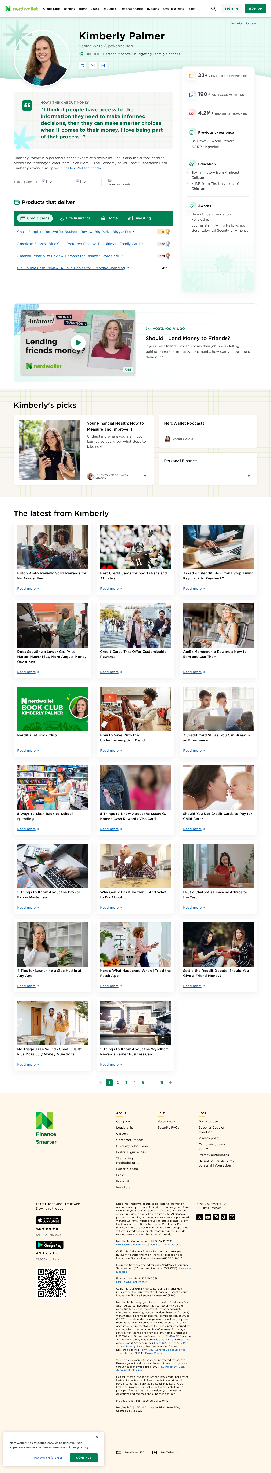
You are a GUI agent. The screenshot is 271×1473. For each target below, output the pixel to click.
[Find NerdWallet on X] (199, 1217)
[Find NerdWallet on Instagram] (216, 1217)
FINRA (170, 1336)
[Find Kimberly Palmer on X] (82, 65)
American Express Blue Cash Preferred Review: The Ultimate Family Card (78, 244)
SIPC (178, 1336)
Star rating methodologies (127, 1160)
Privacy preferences (214, 1155)
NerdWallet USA (134, 1452)
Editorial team (127, 1169)
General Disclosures (167, 1349)
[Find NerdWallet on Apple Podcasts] (224, 1217)
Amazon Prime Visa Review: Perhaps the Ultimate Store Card (68, 256)
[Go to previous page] (100, 1082)
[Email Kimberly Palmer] (93, 65)
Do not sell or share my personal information (216, 1163)
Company (123, 1121)
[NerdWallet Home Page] (21, 8)
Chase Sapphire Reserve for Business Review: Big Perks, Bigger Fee (74, 232)
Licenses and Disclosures (165, 1244)
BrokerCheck (153, 1353)
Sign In (231, 8)
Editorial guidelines (131, 1152)
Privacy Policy (135, 1346)
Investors (123, 1187)
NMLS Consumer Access (131, 1244)
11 (161, 1082)
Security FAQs (168, 1127)
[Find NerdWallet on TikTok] (232, 1217)
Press (120, 1175)
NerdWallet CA (169, 1452)
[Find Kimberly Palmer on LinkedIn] (103, 65)
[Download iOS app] (48, 1220)
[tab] (35, 218)
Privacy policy (209, 1138)
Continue (83, 1457)
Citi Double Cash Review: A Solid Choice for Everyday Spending (71, 268)
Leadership (124, 1127)
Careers (122, 1133)
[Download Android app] (50, 1245)
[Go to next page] (170, 1082)
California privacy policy (212, 1146)
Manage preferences (48, 1457)
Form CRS (160, 1342)
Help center (166, 1121)
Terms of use (208, 1121)
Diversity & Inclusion (132, 1146)
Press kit (122, 1181)
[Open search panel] (213, 9)
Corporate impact (129, 1139)
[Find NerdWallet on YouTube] (208, 1217)
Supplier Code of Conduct (211, 1130)
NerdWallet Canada (84, 168)
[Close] (97, 1437)
